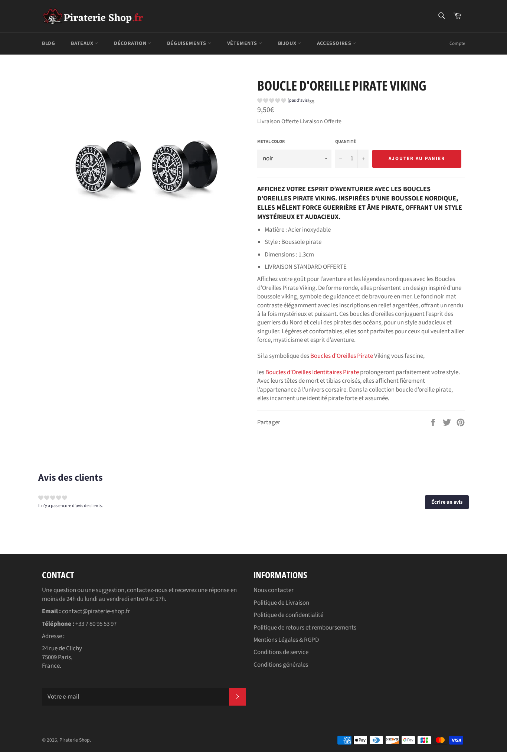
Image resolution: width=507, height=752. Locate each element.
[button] (283, 102)
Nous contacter (274, 590)
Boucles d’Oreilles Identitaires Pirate (312, 372)
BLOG (48, 43)
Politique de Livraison (281, 602)
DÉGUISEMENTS (187, 43)
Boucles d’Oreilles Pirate (341, 356)
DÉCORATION (131, 43)
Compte (457, 43)
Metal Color (271, 142)
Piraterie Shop (74, 739)
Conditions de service (281, 652)
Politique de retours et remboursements (305, 627)
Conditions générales (281, 664)
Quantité (345, 142)
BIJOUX (288, 43)
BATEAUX (83, 43)
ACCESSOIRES (335, 43)
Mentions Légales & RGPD (286, 639)
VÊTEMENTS (243, 43)
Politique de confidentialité (288, 615)
